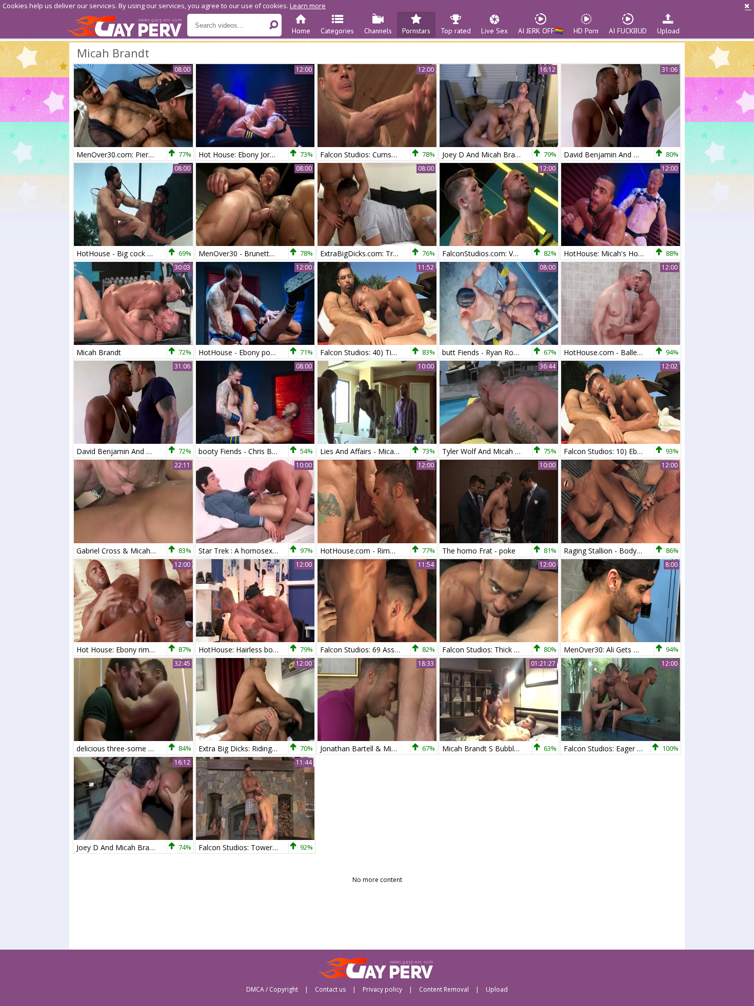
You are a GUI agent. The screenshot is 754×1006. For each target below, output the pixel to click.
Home (301, 30)
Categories (337, 30)
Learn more (308, 5)
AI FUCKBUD (628, 30)
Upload (668, 30)
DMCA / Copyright (272, 990)
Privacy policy (382, 990)
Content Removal (444, 990)
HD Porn (586, 30)
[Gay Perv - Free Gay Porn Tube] (127, 25)
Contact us (330, 990)
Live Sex (494, 30)
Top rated (456, 30)
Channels (378, 30)
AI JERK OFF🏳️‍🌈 (540, 30)
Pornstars (416, 30)
